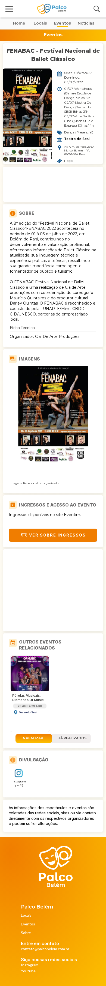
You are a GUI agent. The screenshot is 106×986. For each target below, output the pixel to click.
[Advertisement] (53, 184)
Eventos (28, 924)
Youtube (28, 971)
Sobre (26, 933)
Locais (26, 915)
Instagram (29, 965)
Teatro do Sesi (77, 139)
